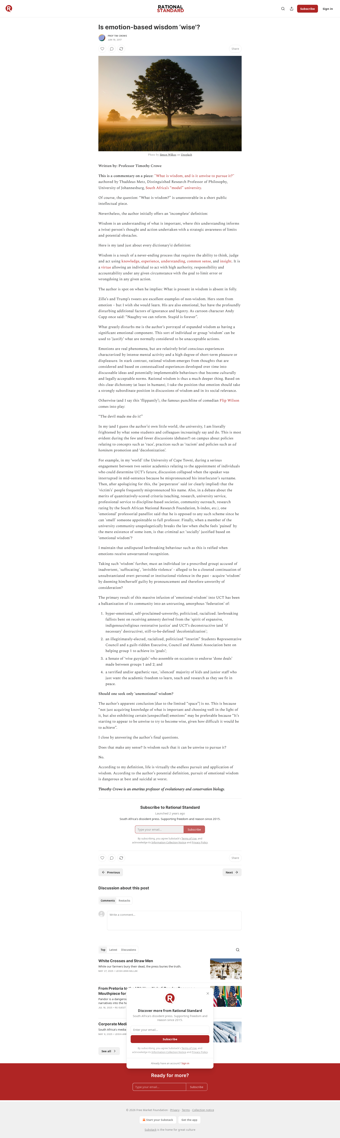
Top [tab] (103, 950)
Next (229, 872)
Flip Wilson (229, 400)
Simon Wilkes (168, 155)
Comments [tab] (108, 900)
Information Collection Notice (169, 1052)
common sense (199, 261)
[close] (208, 993)
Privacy (174, 1110)
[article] (170, 969)
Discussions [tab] (128, 950)
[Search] (283, 9)
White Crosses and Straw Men (125, 961)
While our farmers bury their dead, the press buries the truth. (139, 966)
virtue (106, 267)
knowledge (130, 261)
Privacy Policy (200, 1052)
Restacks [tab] (124, 900)
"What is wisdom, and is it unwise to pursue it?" (194, 176)
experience (150, 261)
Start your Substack (159, 1120)
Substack (150, 1130)
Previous (113, 872)
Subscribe (307, 9)
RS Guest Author (125, 1007)
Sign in (328, 9)
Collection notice (203, 1110)
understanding (173, 261)
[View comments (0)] (112, 49)
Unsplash (186, 155)
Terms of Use (189, 1048)
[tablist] (115, 901)
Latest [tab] (113, 950)
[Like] (102, 49)
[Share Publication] (292, 9)
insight (226, 261)
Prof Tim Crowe (117, 35)
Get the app (189, 1120)
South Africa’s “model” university (173, 188)
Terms (186, 1110)
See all (106, 1051)
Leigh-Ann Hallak (127, 971)
